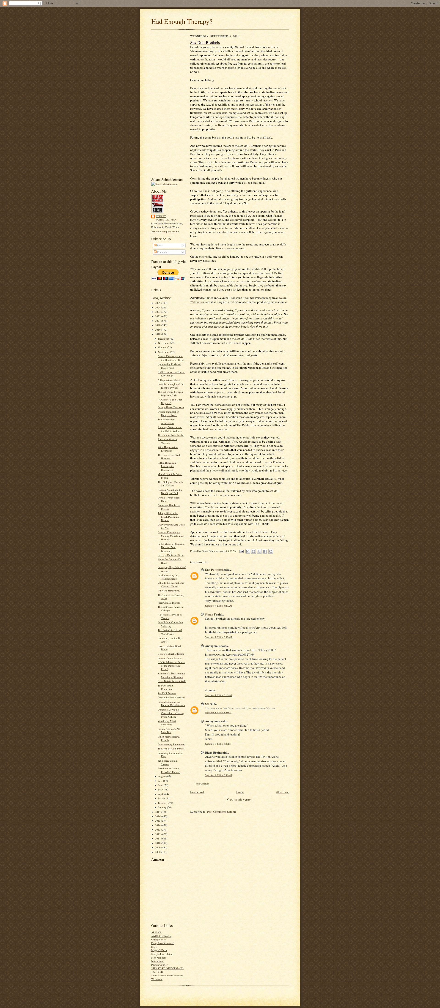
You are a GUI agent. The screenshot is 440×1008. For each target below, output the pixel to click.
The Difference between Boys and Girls (170, 393)
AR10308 (156, 932)
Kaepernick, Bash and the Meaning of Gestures (171, 675)
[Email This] (247, 551)
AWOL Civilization (161, 936)
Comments (162, 252)
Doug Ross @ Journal (162, 943)
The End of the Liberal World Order (170, 631)
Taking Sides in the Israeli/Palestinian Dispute (168, 516)
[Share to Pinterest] (270, 551)
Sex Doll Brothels (167, 693)
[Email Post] (241, 551)
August (162, 776)
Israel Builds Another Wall (172, 681)
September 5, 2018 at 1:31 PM (218, 712)
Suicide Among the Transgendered (168, 576)
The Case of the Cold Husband (169, 456)
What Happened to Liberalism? (168, 448)
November (164, 343)
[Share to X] (259, 551)
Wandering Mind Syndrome (167, 722)
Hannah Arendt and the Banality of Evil (170, 491)
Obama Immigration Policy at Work (168, 413)
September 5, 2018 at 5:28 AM (218, 605)
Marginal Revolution (162, 954)
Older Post (282, 792)
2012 (158, 834)
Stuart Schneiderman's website (167, 975)
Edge (154, 946)
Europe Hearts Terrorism (171, 407)
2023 (158, 311)
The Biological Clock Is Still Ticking (170, 483)
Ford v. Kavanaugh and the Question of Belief (171, 358)
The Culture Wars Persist (171, 435)
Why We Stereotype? (169, 590)
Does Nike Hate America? (171, 697)
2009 (158, 847)
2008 (158, 852)
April (161, 794)
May (161, 789)
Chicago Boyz (158, 939)
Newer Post (197, 792)
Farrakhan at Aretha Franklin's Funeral (169, 770)
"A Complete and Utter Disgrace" (170, 401)
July (160, 780)
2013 (158, 829)
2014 (158, 825)
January (162, 807)
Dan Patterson (214, 569)
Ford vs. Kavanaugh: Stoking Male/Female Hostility (171, 536)
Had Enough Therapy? (181, 21)
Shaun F (210, 614)
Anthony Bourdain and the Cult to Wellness (170, 429)
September (164, 352)
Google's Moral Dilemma (171, 653)
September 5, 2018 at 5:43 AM (218, 637)
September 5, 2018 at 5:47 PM (218, 743)
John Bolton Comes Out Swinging (170, 624)
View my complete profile (165, 231)
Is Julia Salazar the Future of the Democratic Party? (171, 665)
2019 (158, 329)
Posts (159, 245)
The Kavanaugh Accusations (166, 421)
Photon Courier (159, 964)
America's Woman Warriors (167, 440)
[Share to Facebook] (265, 551)
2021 (158, 320)
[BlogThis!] (253, 551)
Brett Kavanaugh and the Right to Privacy (171, 385)
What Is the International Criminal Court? (171, 584)
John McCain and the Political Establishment (171, 703)
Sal (207, 703)
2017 (158, 812)
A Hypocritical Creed (169, 379)
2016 (158, 816)
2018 (158, 334)
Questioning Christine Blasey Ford (169, 365)
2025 (158, 303)
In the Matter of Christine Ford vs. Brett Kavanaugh (171, 547)
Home (240, 792)
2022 (158, 316)
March (162, 798)
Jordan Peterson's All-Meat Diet (169, 730)
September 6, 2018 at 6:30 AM (218, 775)
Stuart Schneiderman (166, 218)
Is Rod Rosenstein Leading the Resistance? (167, 466)
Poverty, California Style (171, 555)
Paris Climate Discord (169, 602)
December (164, 338)
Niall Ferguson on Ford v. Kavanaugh (171, 373)
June (161, 785)
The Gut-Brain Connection (165, 687)
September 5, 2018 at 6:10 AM (218, 695)
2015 (158, 820)
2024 (158, 307)
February (163, 803)
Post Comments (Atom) (221, 811)
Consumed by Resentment (171, 744)
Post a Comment (202, 783)
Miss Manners (158, 957)
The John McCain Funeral (171, 748)
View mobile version (239, 799)
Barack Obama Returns (170, 657)
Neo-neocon (157, 961)
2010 (158, 843)
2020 (158, 325)
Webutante (156, 979)
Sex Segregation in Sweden (168, 762)
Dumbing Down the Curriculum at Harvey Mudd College (171, 713)
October (162, 347)
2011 (158, 838)
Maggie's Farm (159, 950)
